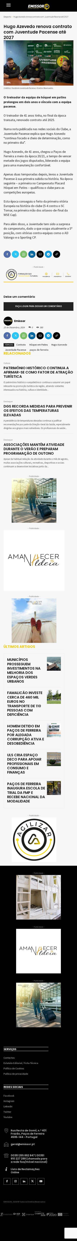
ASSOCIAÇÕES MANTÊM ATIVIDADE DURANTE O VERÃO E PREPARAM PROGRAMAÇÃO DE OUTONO (34, 449)
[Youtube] (41, 1181)
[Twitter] (15, 335)
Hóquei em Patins (38, 344)
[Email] (40, 335)
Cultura (7, 363)
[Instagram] (15, 1181)
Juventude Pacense (15, 349)
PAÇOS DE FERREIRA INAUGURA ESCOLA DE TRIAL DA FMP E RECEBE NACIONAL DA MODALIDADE (26, 792)
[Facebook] (7, 335)
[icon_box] (26, 1132)
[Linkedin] (31, 335)
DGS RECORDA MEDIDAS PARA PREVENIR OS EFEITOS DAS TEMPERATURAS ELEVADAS (38, 411)
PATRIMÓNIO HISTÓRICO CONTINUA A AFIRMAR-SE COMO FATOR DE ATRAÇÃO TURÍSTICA (38, 372)
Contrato (21, 344)
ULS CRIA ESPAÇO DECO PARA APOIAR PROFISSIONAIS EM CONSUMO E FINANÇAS (24, 764)
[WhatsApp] (23, 335)
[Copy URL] (56, 335)
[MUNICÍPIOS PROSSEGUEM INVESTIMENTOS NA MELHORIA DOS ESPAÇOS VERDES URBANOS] (54, 664)
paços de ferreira (39, 349)
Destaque (8, 402)
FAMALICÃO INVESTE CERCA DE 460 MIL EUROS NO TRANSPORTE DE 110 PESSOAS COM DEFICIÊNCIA (24, 703)
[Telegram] (48, 335)
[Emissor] (9, 321)
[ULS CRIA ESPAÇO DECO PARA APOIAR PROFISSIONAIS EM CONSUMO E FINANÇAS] (54, 759)
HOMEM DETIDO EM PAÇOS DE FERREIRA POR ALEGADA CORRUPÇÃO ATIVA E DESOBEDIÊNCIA (25, 735)
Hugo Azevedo (59, 344)
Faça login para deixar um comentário (38, 306)
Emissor (19, 321)
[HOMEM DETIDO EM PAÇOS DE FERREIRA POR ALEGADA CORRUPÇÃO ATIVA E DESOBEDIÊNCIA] (54, 730)
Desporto (7, 16)
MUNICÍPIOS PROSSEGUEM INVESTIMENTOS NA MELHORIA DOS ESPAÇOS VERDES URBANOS (23, 670)
